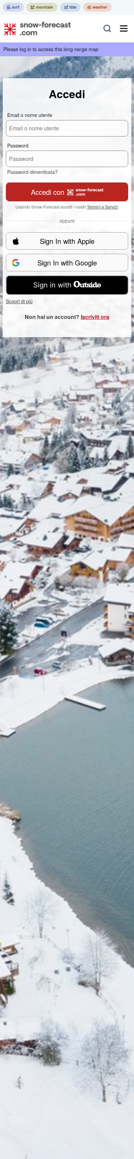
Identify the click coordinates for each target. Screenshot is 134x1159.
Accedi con (47, 192)
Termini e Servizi (102, 207)
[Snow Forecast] (35, 28)
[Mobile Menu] (124, 28)
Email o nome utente (29, 114)
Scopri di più (19, 301)
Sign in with (52, 285)
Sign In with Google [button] (67, 263)
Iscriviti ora (95, 317)
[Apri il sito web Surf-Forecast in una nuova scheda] (13, 7)
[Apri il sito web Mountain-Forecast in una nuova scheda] (41, 7)
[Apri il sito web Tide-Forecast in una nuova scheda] (70, 7)
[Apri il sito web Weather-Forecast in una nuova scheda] (97, 7)
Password (18, 145)
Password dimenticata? (32, 171)
